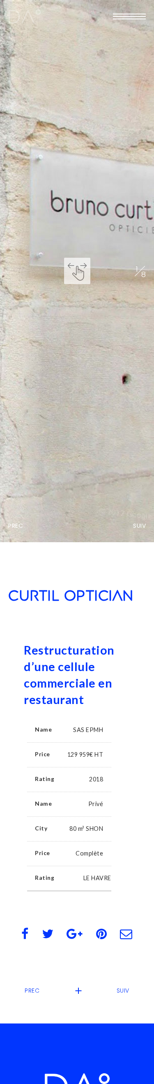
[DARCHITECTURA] (24, 16)
